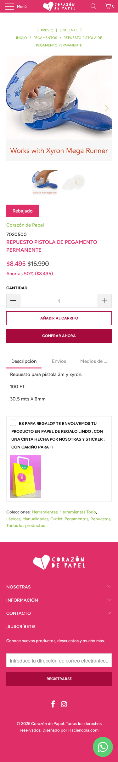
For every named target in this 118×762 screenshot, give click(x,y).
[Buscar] (95, 6)
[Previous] (12, 108)
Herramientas (45, 511)
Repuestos (100, 518)
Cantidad (16, 288)
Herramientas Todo (77, 511)
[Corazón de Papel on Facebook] (53, 705)
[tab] (24, 361)
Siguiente (69, 30)
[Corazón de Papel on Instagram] (64, 705)
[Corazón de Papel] (59, 6)
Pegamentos (76, 518)
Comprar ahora (59, 336)
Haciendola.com (83, 730)
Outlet (56, 518)
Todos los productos (25, 525)
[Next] (105, 108)
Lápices (13, 518)
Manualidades (35, 518)
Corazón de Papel (25, 225)
